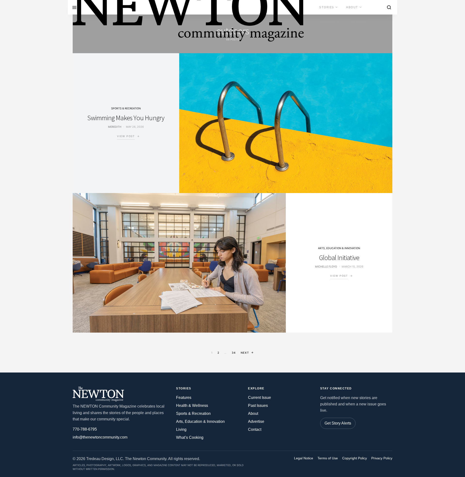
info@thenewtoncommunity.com (100, 437)
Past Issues (258, 405)
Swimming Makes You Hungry (125, 117)
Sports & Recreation (126, 108)
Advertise (329, 21)
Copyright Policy (354, 458)
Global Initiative (339, 257)
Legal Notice (303, 458)
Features (183, 397)
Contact (358, 21)
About (352, 7)
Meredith (114, 126)
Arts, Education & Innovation (339, 248)
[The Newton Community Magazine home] (100, 394)
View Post (126, 136)
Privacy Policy (381, 458)
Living (181, 429)
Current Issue (259, 397)
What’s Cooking (189, 437)
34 (234, 352)
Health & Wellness (192, 405)
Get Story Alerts (338, 423)
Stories (326, 7)
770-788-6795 (85, 429)
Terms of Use (328, 458)
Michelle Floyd (326, 266)
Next (245, 352)
